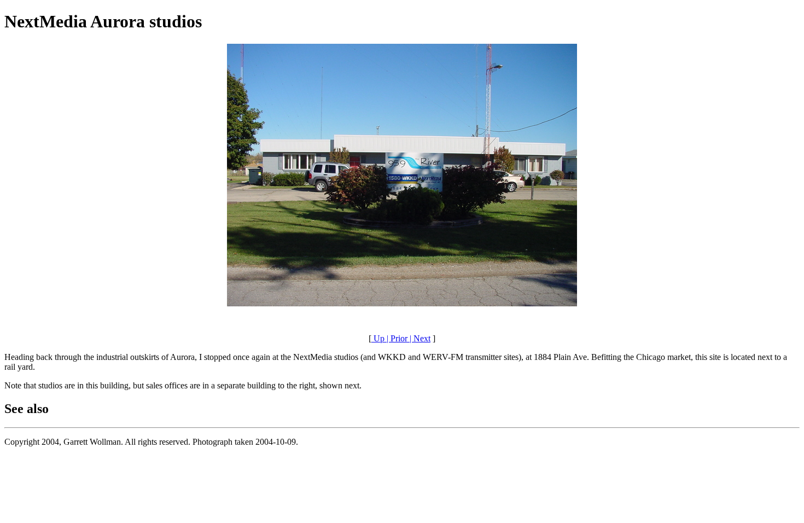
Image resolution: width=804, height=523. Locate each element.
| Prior (395, 338)
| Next (418, 338)
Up (377, 338)
